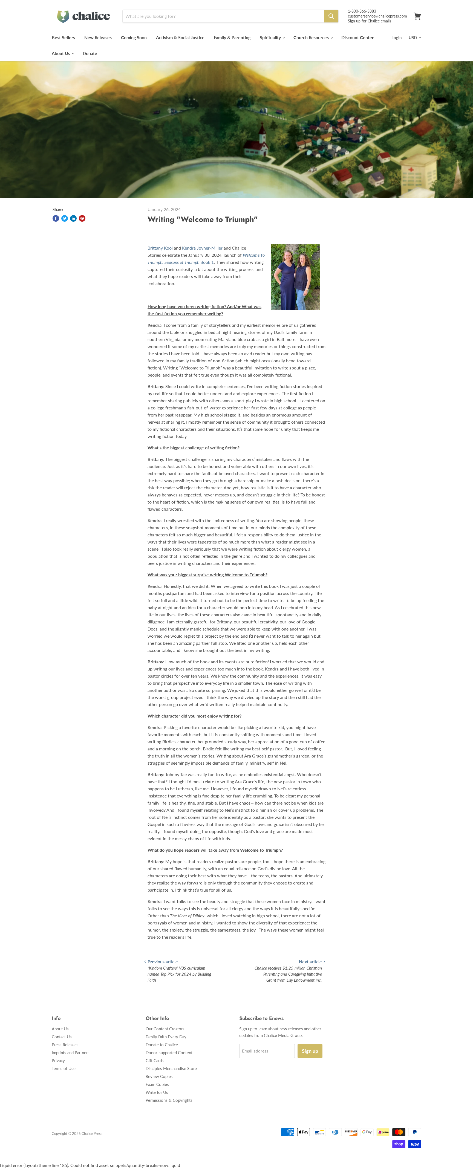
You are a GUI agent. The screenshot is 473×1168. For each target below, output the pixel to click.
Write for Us (157, 1092)
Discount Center (357, 37)
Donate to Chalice (162, 1044)
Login (396, 37)
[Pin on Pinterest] (82, 218)
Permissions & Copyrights (169, 1100)
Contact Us (62, 1036)
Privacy (58, 1060)
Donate (90, 53)
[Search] (331, 16)
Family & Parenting (232, 37)
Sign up (310, 1051)
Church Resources (311, 37)
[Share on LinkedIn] (73, 218)
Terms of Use (64, 1068)
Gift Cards (155, 1060)
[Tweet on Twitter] (64, 218)
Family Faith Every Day (166, 1036)
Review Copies (159, 1076)
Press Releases (65, 1044)
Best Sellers (63, 37)
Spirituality (271, 37)
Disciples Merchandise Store (171, 1068)
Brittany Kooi (160, 247)
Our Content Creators (165, 1028)
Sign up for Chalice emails (369, 21)
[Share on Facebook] (56, 218)
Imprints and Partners (71, 1052)
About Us (61, 53)
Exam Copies (157, 1084)
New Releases (98, 37)
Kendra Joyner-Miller (202, 247)
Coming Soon (134, 37)
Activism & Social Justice (180, 37)
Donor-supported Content (169, 1052)
